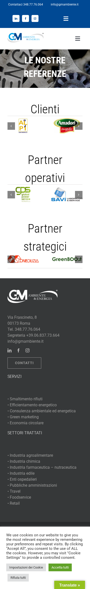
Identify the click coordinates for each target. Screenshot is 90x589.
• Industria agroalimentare (30, 455)
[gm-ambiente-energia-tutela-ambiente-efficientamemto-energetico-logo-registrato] (26, 34)
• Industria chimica (24, 461)
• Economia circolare (26, 423)
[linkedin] (16, 18)
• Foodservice (19, 497)
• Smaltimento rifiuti (25, 399)
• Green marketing (23, 417)
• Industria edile (21, 473)
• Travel (14, 491)
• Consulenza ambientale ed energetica (42, 411)
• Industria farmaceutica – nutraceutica (42, 467)
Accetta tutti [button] (60, 567)
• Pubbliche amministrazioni (32, 485)
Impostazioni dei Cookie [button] (26, 567)
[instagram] (35, 18)
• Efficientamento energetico (32, 405)
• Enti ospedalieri (22, 479)
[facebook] (25, 18)
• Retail (14, 503)
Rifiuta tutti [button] (18, 578)
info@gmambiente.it (64, 4)
